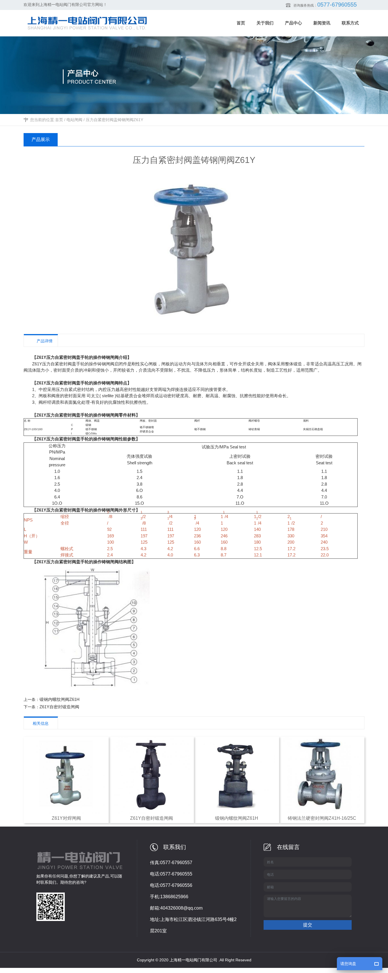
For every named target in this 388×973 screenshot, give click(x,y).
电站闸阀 (74, 119)
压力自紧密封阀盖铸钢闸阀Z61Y (114, 119)
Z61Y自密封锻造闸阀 (59, 706)
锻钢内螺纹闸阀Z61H (59, 699)
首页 (59, 119)
